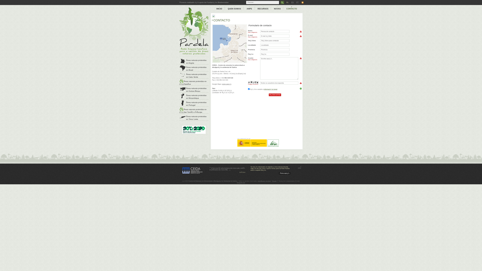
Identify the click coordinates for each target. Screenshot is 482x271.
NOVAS (277, 9)
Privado (274, 181)
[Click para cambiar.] (253, 82)
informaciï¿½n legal (271, 89)
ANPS (249, 9)
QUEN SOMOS (234, 9)
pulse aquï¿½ (226, 84)
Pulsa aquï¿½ (284, 173)
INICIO (219, 9)
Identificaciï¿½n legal (264, 181)
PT (297, 2)
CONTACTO (291, 9)
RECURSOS (263, 9)
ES (292, 2)
